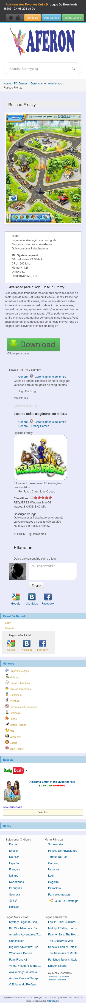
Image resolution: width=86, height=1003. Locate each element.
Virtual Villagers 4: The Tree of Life (27, 965)
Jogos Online (73, 17)
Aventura (14, 700)
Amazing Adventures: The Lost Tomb (27, 934)
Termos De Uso (57, 857)
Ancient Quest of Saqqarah (26, 978)
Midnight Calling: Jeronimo (65, 928)
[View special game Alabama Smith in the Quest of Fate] (12, 791)
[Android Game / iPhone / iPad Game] (15, 17)
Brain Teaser (16, 748)
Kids (11, 730)
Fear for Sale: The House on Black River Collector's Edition (66, 934)
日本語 (13, 900)
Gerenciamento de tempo (46, 83)
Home (7, 83)
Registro (9, 628)
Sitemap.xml (53, 1000)
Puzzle (13, 718)
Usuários (53, 869)
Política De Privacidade (62, 850)
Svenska (14, 894)
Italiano (13, 875)
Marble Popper (17, 724)
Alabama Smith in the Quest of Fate (52, 782)
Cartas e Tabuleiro (19, 683)
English (14, 850)
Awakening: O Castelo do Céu (27, 972)
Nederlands (16, 882)
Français (14, 869)
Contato (53, 863)
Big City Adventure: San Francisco (27, 928)
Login (8, 622)
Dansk (13, 844)
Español (14, 863)
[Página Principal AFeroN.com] (43, 41)
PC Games (21, 83)
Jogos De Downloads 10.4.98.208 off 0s (40, 6)
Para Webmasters (59, 894)
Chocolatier (16, 941)
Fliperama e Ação (19, 671)
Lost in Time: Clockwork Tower (66, 922)
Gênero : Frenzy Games (33, 426)
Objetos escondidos (20, 689)
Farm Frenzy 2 (18, 959)
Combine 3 (15, 695)
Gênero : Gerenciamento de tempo (42, 376)
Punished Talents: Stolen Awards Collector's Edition (66, 959)
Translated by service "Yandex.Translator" (58, 978)
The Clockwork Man (60, 941)
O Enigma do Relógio (22, 984)
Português (15, 888)
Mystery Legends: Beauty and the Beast (27, 922)
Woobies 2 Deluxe (20, 953)
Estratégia (15, 713)
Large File (15, 736)
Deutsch (14, 857)
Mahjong (14, 677)
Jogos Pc (32, 17)
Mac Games (51, 17)
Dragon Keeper (57, 965)
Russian (14, 907)
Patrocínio (54, 888)
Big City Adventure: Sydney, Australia (27, 947)
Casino (13, 742)
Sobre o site (55, 844)
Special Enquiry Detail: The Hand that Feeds (66, 947)
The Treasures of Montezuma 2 (66, 953)
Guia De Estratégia (66, 901)
